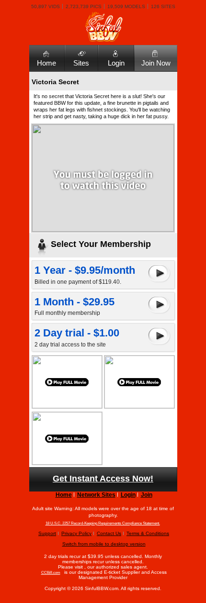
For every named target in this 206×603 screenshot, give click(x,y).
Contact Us (109, 533)
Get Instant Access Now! (103, 478)
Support (47, 533)
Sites (81, 63)
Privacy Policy (76, 533)
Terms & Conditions (147, 533)
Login (116, 63)
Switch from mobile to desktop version (104, 544)
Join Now (156, 63)
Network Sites (96, 494)
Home (46, 63)
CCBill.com (50, 572)
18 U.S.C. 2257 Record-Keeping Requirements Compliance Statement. (103, 523)
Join (146, 494)
